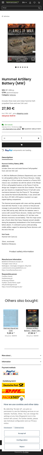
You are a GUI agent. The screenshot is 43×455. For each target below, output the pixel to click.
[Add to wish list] (36, 27)
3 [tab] (20, 67)
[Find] (39, 8)
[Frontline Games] (12, 2)
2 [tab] (18, 67)
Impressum (8, 427)
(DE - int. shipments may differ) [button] (12, 128)
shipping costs (22, 113)
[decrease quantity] (4, 138)
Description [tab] (7, 157)
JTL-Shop (25, 452)
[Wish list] (34, 2)
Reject (22, 446)
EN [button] (23, 2)
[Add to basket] (4, 22)
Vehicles (13, 95)
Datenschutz (19, 427)
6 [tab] (27, 67)
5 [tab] (25, 67)
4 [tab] (22, 67)
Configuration (22, 440)
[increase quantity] (38, 138)
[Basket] (39, 2)
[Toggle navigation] (3, 1)
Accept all (22, 433)
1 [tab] (16, 67)
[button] (30, 2)
